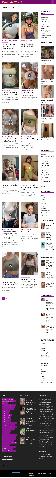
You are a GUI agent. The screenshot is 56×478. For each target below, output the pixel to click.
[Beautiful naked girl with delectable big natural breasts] (43, 283)
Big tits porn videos (6, 405)
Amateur (9, 40)
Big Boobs (44, 28)
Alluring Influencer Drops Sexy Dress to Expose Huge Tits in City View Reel (50, 264)
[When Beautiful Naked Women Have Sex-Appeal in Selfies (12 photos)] (22, 408)
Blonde (13, 405)
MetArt (43, 343)
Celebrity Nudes (25, 277)
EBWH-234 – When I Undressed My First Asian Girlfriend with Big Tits (49, 318)
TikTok (3, 183)
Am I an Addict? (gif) (27, 92)
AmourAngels (44, 353)
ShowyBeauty (44, 355)
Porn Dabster (44, 177)
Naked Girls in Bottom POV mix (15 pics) (31, 430)
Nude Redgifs (5, 438)
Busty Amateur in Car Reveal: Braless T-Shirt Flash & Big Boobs (9, 46)
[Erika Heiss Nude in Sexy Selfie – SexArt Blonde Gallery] (43, 224)
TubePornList (44, 172)
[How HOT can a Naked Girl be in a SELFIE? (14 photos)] (22, 399)
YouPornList (44, 170)
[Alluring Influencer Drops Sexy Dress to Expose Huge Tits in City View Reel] (43, 260)
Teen (15, 90)
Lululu (42, 195)
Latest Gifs (45, 257)
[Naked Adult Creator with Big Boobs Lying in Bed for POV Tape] (43, 326)
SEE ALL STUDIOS (46, 357)
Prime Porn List (45, 163)
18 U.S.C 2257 (32, 473)
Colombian (44, 378)
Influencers (24, 41)
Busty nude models (6, 421)
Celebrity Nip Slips (46, 31)
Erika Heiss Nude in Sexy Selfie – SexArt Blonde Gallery (50, 226)
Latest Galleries (47, 220)
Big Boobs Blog (45, 26)
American (43, 369)
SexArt (43, 350)
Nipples (4, 229)
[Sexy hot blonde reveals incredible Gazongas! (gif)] (22, 438)
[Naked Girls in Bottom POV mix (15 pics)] (22, 428)
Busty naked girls (6, 417)
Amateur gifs (5, 399)
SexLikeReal (44, 17)
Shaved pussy (5, 446)
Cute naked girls (12, 423)
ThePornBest (44, 161)
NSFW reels (12, 436)
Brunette (4, 409)
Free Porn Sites (45, 165)
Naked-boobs (5, 434)
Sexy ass (11, 440)
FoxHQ (43, 33)
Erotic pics (12, 425)
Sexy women (5, 42)
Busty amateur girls (6, 415)
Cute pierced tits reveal (28, 232)
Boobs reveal (11, 407)
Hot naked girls (10, 428)
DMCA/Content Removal (44, 473)
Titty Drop (4, 450)
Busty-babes (10, 409)
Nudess (43, 199)
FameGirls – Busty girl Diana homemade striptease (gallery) (29, 187)
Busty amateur (5, 413)
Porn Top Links (45, 184)
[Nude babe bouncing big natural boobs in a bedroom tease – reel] (43, 272)
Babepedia (44, 37)
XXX (42, 179)
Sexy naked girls (5, 444)
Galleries (33, 183)
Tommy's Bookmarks (46, 175)
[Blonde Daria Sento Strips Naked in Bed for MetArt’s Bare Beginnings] (43, 233)
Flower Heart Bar (45, 215)
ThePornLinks (44, 158)
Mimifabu (43, 208)
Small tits (4, 448)
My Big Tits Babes (46, 35)
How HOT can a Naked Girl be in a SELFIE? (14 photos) (31, 400)
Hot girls (23, 90)
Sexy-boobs (5, 440)
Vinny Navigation (45, 210)
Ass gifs (11, 399)
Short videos (12, 446)
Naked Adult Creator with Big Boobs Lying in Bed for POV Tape (50, 329)
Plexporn (43, 206)
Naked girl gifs (13, 434)
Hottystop (43, 24)
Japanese (43, 371)
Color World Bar (45, 213)
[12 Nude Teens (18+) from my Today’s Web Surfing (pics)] (22, 418)
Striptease (10, 448)
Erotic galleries (5, 425)
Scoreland (44, 348)
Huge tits (4, 430)
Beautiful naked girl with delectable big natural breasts (50, 285)
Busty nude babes (6, 419)
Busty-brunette (5, 411)
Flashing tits (5, 426)
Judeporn (43, 186)
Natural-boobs (5, 436)
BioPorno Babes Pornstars (45, 202)
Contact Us (32, 475)
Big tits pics (4, 403)
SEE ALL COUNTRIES (47, 382)
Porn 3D (39, 472)
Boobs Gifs (4, 407)
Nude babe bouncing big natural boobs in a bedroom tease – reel (50, 276)
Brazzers (43, 154)
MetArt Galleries (5, 432)
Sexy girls (16, 183)
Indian (42, 376)
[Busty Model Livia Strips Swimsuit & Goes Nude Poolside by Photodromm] (43, 243)
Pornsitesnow (44, 168)
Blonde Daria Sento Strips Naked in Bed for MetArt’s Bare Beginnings (50, 236)
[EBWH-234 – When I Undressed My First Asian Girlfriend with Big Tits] (43, 314)
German (43, 374)
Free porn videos (12, 426)
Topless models (11, 450)
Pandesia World (16, 472)
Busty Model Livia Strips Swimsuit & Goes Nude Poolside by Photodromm (50, 246)
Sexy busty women (6, 442)
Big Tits (4, 40)
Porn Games (32, 472)
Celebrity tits (5, 423)
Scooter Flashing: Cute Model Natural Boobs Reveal (28, 46)
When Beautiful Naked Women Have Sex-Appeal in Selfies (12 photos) (31, 410)
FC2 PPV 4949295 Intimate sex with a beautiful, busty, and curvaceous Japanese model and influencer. (50, 304)
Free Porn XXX (45, 21)
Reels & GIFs (15, 40)
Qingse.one (44, 197)
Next (11, 298)
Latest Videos (46, 295)
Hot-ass (4, 428)
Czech (42, 380)
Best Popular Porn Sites (47, 156)
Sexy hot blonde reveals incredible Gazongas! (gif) (30, 439)
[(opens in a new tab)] (29, 263)
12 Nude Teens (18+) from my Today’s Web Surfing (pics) (31, 421)
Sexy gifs (14, 442)
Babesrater (44, 19)
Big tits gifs (12, 401)
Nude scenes (12, 438)
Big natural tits (5, 401)
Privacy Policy (46, 472)
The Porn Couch (45, 181)
